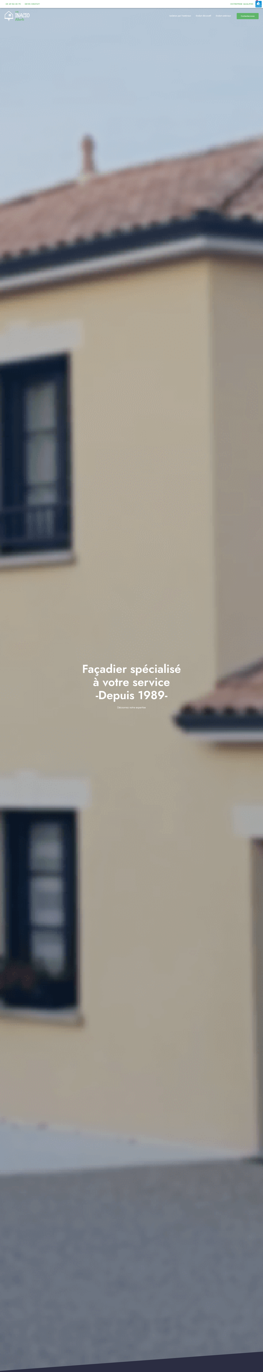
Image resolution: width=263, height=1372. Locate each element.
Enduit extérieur (223, 15)
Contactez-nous (248, 16)
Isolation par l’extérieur (180, 15)
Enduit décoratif (203, 15)
